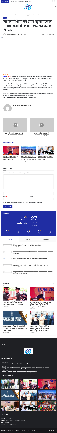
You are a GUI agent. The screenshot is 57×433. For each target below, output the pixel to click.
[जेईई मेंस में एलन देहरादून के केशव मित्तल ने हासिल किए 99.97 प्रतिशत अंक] (7, 267)
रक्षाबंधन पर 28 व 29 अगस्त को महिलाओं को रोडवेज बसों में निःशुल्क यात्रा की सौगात (25, 1)
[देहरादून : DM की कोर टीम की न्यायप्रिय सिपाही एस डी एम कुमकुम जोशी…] (7, 260)
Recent (28, 239)
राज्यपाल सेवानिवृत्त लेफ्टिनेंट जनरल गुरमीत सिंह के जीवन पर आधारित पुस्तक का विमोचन (40, 328)
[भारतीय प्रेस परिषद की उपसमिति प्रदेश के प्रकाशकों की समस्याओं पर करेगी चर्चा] (15, 318)
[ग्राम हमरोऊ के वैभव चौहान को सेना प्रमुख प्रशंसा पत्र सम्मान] (15, 294)
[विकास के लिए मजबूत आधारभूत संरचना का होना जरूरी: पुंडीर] (10, 384)
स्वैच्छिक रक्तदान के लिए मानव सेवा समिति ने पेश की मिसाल (27, 245)
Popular (10, 239)
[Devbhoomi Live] (28, 7)
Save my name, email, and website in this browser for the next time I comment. (23, 202)
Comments (46, 239)
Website (31, 196)
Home (5, 15)
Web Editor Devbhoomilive (11, 34)
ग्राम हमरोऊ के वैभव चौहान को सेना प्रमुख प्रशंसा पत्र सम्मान (13, 303)
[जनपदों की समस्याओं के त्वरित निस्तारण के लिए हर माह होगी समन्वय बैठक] (46, 150)
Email (5, 196)
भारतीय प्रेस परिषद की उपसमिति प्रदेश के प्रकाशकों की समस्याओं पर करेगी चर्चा (15, 328)
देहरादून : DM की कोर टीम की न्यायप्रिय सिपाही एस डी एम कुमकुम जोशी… (30, 258)
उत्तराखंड (9, 15)
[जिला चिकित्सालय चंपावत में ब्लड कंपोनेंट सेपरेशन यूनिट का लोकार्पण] (10, 406)
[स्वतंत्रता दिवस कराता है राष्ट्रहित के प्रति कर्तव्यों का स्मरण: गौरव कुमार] (47, 406)
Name (5, 191)
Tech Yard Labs (31, 430)
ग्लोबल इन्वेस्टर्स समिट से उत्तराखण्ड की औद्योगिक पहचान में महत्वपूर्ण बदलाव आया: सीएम (28, 158)
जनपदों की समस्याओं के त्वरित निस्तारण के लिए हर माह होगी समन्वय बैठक (45, 158)
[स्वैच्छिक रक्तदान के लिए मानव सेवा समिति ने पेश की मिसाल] (7, 247)
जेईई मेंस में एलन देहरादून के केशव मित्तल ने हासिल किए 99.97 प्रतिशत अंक (30, 265)
